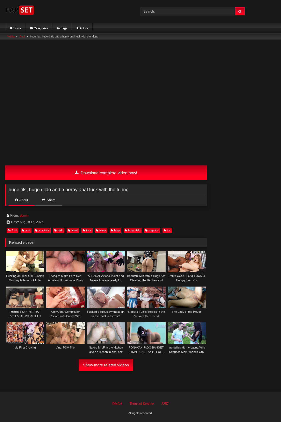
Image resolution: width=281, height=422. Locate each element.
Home (17, 28)
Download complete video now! (108, 173)
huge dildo (134, 230)
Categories (41, 28)
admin (24, 215)
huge (117, 230)
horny (102, 230)
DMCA (117, 404)
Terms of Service (142, 404)
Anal (22, 36)
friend (74, 230)
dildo (60, 230)
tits (169, 230)
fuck (88, 230)
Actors (84, 28)
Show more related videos (106, 365)
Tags (64, 28)
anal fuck (43, 230)
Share (51, 200)
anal (27, 230)
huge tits (154, 230)
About (23, 200)
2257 (165, 404)
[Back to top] (268, 410)
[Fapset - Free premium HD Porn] (20, 11)
